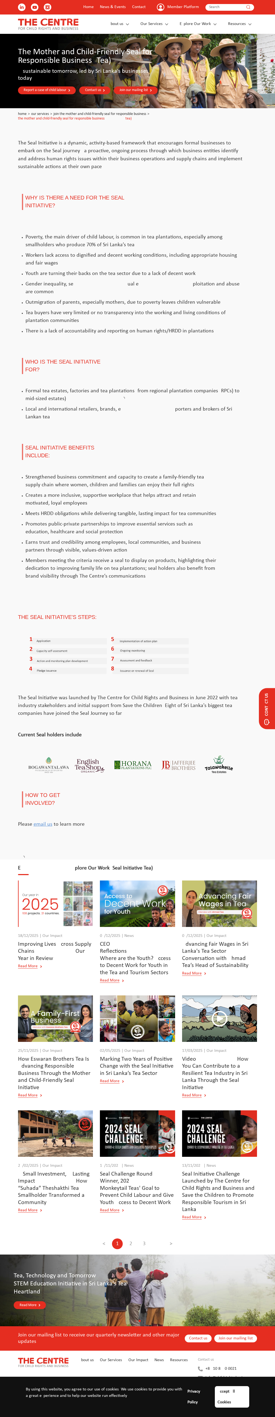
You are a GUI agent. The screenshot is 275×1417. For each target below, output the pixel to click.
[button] (135, 1321)
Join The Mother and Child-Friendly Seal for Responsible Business (99, 114)
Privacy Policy (193, 1396)
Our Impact (138, 1360)
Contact (139, 7)
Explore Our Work (195, 24)
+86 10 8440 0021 (221, 1369)
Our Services (151, 24)
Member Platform (183, 7)
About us (115, 24)
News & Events (113, 7)
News (159, 1360)
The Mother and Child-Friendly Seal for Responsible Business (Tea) (75, 119)
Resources (237, 24)
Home (88, 7)
